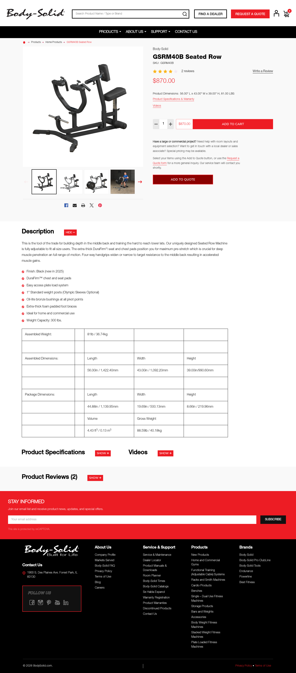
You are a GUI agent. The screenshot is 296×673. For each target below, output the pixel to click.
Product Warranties (155, 603)
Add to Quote (183, 179)
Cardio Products (201, 585)
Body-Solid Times (154, 581)
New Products (200, 555)
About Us (134, 32)
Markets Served (104, 560)
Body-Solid (246, 555)
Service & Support (159, 547)
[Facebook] (66, 205)
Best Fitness (247, 582)
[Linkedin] (66, 602)
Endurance (246, 571)
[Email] (74, 205)
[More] (121, 31)
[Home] (25, 42)
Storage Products (202, 606)
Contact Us (186, 32)
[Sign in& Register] (276, 13)
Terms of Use (103, 576)
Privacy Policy (103, 571)
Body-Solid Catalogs (156, 586)
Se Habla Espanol (154, 592)
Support (159, 32)
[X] (91, 205)
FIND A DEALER (211, 14)
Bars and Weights (202, 612)
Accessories (198, 617)
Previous (26, 182)
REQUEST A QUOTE (250, 14)
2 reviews (187, 71)
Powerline (245, 576)
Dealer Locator (152, 560)
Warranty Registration (156, 597)
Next (140, 182)
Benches (196, 591)
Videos (157, 106)
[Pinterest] (100, 205)
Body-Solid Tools (250, 566)
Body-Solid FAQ (105, 566)
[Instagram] (40, 602)
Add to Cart (233, 124)
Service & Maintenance (157, 555)
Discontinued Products (157, 608)
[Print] (83, 205)
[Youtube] (57, 602)
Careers (100, 588)
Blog (98, 582)
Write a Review (263, 71)
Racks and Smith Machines (208, 580)
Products (108, 32)
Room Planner (152, 575)
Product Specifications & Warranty (173, 99)
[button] (52, 550)
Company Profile (105, 555)
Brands (246, 547)
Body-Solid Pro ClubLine (254, 560)
